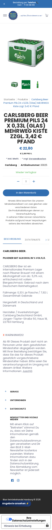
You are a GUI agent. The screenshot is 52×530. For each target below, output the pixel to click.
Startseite (9, 99)
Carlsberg (11, 165)
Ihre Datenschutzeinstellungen (29, 519)
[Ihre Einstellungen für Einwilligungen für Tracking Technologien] (47, 525)
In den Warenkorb (26, 192)
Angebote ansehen (15, 503)
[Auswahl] (34, 181)
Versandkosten (37, 158)
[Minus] (18, 181)
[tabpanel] (26, 310)
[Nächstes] (46, 240)
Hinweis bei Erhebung (17, 525)
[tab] (12, 240)
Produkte (23, 99)
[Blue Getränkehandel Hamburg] (25, 15)
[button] (46, 15)
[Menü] (5, 15)
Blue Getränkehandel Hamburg (18, 499)
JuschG (27, 371)
